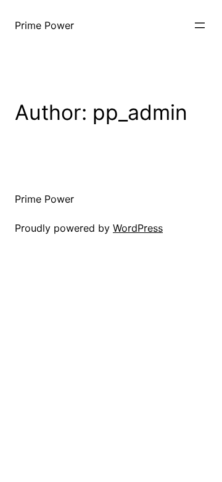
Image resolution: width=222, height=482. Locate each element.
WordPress (138, 228)
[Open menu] (199, 25)
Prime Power (44, 25)
